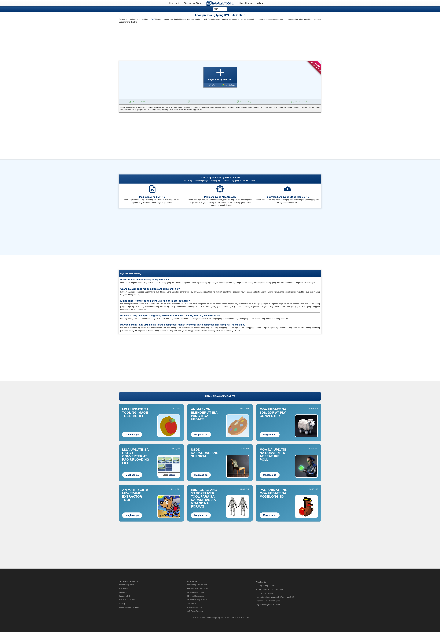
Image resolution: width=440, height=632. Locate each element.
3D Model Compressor (195, 596)
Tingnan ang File (191, 3)
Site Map (122, 604)
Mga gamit (174, 3)
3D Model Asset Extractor (197, 592)
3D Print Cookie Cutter (264, 593)
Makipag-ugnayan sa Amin (129, 607)
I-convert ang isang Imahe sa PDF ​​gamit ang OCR (275, 597)
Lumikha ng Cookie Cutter (197, 585)
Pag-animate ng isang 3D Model (268, 605)
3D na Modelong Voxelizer (197, 600)
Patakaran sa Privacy (127, 600)
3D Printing (123, 592)
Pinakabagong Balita (126, 585)
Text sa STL (191, 604)
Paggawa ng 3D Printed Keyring (268, 601)
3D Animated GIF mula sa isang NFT (270, 589)
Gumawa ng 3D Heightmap (197, 588)
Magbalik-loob (245, 3)
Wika (259, 3)
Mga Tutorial (123, 588)
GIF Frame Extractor (195, 611)
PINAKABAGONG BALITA (220, 396)
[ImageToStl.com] (220, 3)
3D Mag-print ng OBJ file (265, 586)
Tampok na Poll (124, 596)
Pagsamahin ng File (194, 607)
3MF (153, 19)
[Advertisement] (168, 41)
